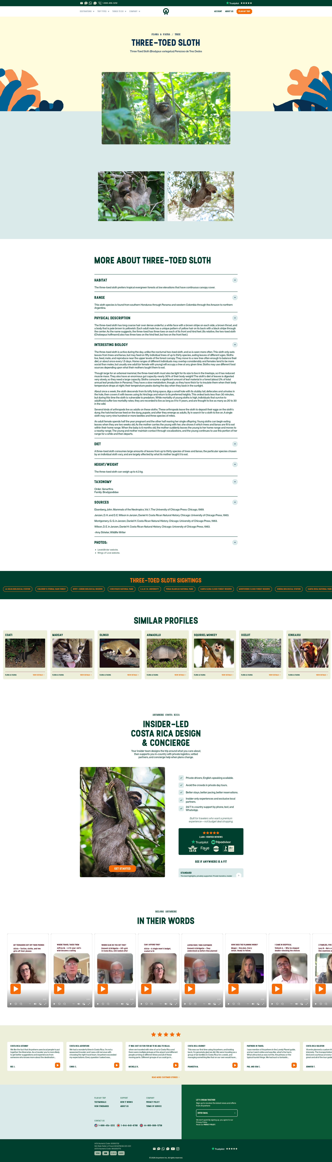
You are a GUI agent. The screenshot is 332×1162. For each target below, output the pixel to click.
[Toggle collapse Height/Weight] (235, 464)
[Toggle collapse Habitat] (235, 280)
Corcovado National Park (121, 589)
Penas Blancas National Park (179, 589)
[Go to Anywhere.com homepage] (166, 11)
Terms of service (154, 1106)
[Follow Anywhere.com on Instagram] (177, 1148)
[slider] (9, 999)
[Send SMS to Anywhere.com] (86, 3)
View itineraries (101, 1106)
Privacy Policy (209, 1125)
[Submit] (235, 1113)
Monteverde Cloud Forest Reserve (254, 589)
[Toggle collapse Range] (235, 297)
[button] (10, 1003)
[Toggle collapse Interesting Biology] (235, 344)
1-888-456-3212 (110, 3)
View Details (38, 675)
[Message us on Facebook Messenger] (95, 3)
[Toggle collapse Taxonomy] (235, 481)
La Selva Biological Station (17, 589)
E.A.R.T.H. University (150, 589)
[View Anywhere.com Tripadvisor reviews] (221, 842)
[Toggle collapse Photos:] (235, 542)
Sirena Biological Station (289, 589)
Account (218, 11)
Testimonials (100, 1102)
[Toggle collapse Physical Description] (235, 318)
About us (229, 11)
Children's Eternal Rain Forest (51, 589)
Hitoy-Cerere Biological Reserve (88, 589)
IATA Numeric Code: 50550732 (106, 1143)
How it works (126, 1102)
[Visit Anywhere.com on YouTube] (173, 1148)
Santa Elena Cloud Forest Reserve (216, 589)
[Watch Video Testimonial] (57, 1065)
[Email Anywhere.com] (81, 3)
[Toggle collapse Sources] (235, 502)
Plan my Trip (244, 11)
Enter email (203, 1113)
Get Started (122, 868)
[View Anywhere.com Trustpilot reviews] (239, 3)
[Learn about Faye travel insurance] (205, 849)
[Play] (15, 989)
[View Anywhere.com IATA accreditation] (193, 849)
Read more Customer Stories (165, 1077)
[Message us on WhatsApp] (90, 3)
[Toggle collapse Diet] (235, 444)
